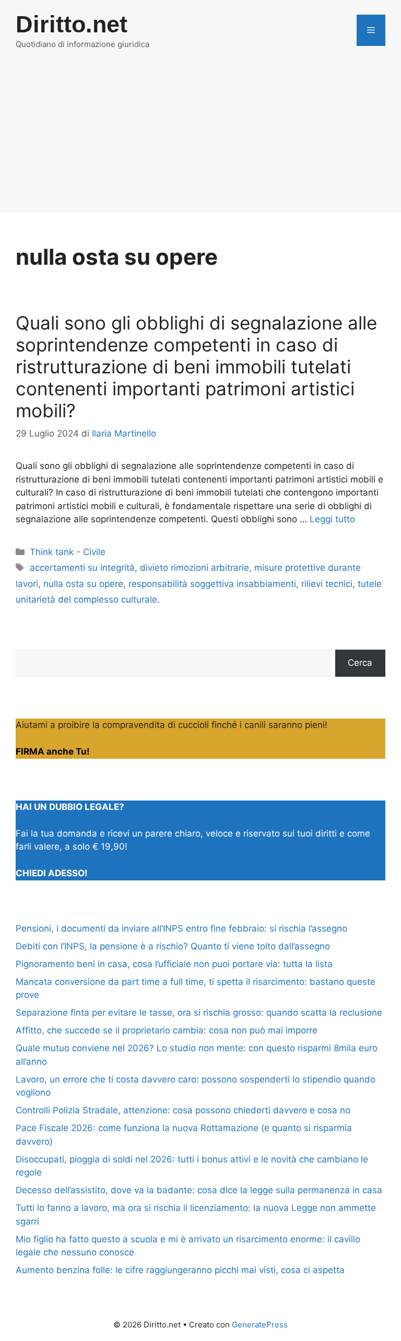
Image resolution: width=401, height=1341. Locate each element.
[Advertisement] (200, 139)
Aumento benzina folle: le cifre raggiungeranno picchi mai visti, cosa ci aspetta (180, 1270)
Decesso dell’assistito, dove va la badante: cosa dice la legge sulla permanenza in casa (199, 1190)
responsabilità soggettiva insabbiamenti (212, 584)
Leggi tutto (332, 519)
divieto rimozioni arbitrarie (194, 567)
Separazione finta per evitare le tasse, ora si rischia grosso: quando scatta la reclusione (199, 1012)
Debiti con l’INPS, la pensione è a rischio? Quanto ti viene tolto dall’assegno (173, 946)
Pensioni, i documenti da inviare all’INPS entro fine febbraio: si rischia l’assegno (181, 928)
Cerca (360, 662)
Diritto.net (71, 24)
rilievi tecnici (326, 584)
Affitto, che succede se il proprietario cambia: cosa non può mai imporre (166, 1030)
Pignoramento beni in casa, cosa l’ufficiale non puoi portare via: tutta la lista (174, 964)
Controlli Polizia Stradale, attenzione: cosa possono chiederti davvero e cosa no (183, 1110)
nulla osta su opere (83, 584)
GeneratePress (260, 1325)
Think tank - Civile (67, 552)
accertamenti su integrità (82, 567)
